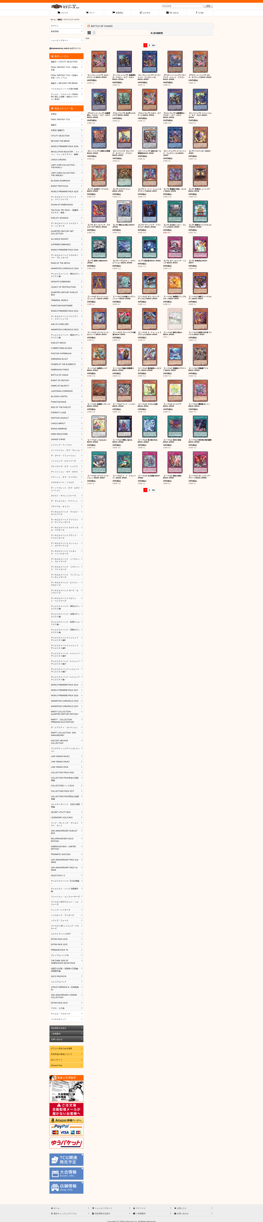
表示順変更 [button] (158, 33)
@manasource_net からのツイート (65, 48)
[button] (200, 13)
